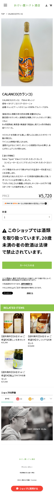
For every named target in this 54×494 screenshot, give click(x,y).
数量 (4, 211)
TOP (3, 14)
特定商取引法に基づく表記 (27, 472)
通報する (30, 293)
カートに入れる (27, 265)
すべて (7, 398)
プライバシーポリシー (27, 467)
